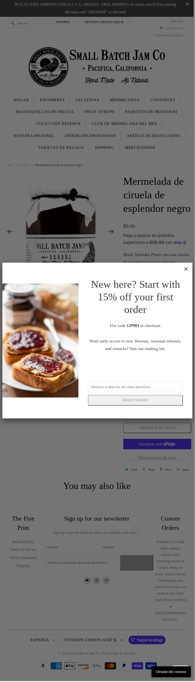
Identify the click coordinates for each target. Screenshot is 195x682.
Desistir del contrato (171, 672)
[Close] (186, 269)
